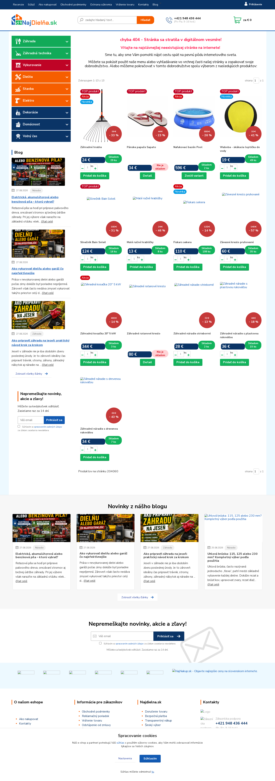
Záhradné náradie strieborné (192, 333)
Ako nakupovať (47, 4)
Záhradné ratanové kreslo (143, 333)
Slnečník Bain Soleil (93, 242)
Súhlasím (150, 758)
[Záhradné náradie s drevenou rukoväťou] (101, 398)
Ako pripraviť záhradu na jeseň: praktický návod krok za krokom (40, 342)
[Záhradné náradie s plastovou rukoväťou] (241, 303)
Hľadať (145, 20)
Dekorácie (30, 112)
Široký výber (153, 725)
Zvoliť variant (194, 176)
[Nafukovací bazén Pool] (194, 116)
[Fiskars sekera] (194, 211)
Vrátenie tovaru (125, 4)
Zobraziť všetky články (29, 374)
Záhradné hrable (91, 147)
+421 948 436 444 (187, 18)
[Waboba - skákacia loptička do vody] (241, 116)
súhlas (120, 743)
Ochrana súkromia (101, 4)
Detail (147, 176)
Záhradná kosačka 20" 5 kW (98, 333)
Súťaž (31, 4)
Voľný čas (30, 136)
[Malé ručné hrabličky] (147, 211)
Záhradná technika (37, 53)
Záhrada (29, 41)
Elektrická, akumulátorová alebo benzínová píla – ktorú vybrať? (35, 199)
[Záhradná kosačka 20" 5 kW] (101, 303)
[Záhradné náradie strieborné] (194, 303)
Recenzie (18, 4)
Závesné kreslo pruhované (237, 242)
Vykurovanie (32, 65)
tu (153, 772)
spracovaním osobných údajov (48, 426)
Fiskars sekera (182, 242)
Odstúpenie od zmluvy (96, 725)
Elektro (28, 100)
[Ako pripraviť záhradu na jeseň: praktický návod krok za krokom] (38, 316)
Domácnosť (31, 124)
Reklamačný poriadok (95, 716)
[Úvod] (43, 20)
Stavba (28, 89)
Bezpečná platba (156, 716)
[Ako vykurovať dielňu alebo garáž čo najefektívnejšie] (38, 244)
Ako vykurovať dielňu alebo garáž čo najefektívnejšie (38, 271)
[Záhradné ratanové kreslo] (147, 303)
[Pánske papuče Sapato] (147, 116)
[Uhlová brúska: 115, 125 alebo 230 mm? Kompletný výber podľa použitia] (233, 528)
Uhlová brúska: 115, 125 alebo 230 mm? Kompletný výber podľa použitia (232, 557)
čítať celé (47, 221)
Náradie (36, 190)
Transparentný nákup (158, 720)
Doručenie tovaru (156, 711)
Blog (155, 4)
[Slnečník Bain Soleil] (101, 211)
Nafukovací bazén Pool (187, 147)
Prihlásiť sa (54, 420)
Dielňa (28, 77)
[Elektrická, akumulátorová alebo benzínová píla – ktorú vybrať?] (38, 172)
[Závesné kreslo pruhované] (241, 211)
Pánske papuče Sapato (141, 147)
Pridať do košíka (94, 176)
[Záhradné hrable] (101, 116)
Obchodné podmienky (73, 4)
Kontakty (143, 4)
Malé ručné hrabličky (140, 242)
